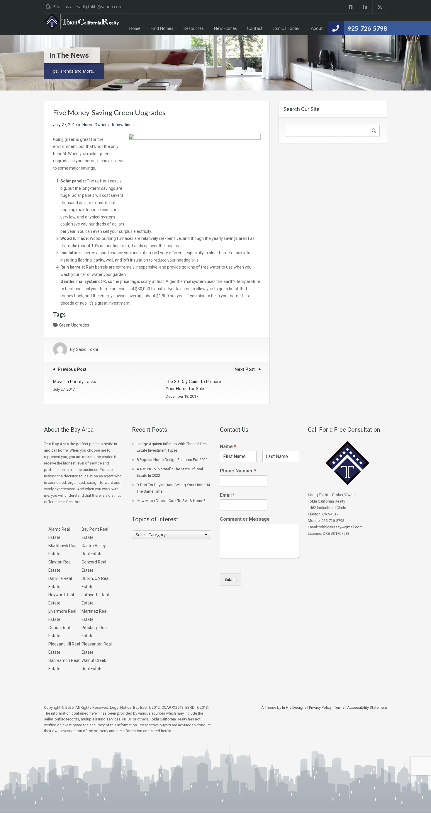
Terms (339, 707)
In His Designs (294, 707)
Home (134, 28)
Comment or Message (245, 519)
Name (228, 446)
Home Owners (95, 124)
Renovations (122, 124)
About (317, 28)
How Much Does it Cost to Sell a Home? (171, 500)
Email (227, 495)
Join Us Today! (287, 28)
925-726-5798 (367, 28)
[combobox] (171, 534)
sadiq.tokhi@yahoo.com (100, 6)
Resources (193, 28)
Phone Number (238, 471)
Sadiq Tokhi (87, 349)
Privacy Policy (320, 707)
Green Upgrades (74, 325)
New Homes (225, 28)
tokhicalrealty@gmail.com (341, 527)
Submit (231, 579)
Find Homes (161, 28)
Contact (255, 28)
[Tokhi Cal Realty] (82, 24)
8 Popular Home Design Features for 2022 (172, 459)
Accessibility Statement (367, 707)
